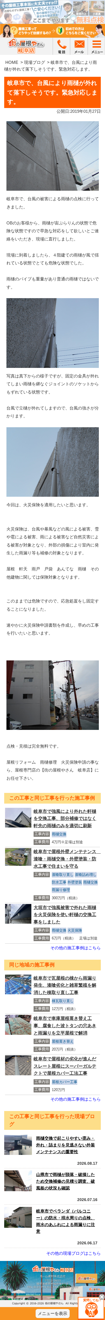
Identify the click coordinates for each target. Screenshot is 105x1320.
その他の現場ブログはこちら (73, 1253)
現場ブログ (34, 62)
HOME (11, 62)
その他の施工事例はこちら (75, 947)
